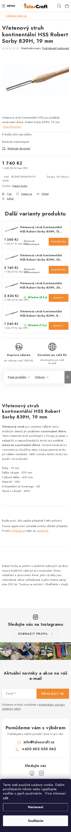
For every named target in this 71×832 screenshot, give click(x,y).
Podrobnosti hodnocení (55, 48)
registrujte (42, 531)
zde (5, 797)
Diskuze (40, 377)
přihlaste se (18, 531)
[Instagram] (41, 773)
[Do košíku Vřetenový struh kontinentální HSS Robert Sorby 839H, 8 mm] (58, 326)
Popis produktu (17, 377)
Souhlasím (35, 821)
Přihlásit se (52, 694)
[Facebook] (32, 773)
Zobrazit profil (33, 634)
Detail (54, 241)
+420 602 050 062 (39, 749)
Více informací (12, 127)
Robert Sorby (19, 186)
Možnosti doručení (18, 148)
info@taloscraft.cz (39, 742)
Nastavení (35, 807)
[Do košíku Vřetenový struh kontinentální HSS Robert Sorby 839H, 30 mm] (58, 298)
